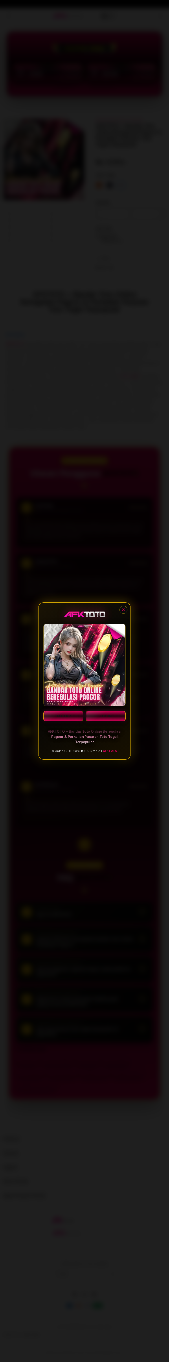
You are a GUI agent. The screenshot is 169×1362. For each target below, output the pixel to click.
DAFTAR (63, 716)
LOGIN (106, 716)
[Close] (123, 610)
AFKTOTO (110, 751)
